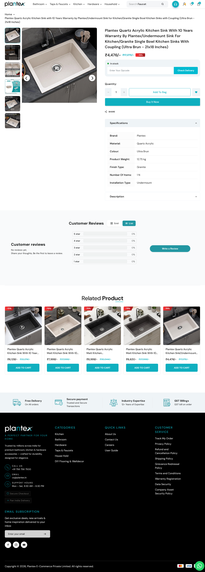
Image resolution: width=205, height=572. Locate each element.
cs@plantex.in (19, 477)
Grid (116, 223)
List (131, 223)
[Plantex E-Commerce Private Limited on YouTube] (24, 545)
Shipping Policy (164, 458)
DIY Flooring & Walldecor (69, 461)
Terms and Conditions (168, 473)
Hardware (60, 445)
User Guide (111, 450)
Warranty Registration (168, 478)
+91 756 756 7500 (21, 469)
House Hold (61, 456)
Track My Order (164, 438)
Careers (109, 445)
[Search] (162, 4)
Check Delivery (186, 70)
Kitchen (59, 434)
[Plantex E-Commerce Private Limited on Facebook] (8, 545)
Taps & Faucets (64, 450)
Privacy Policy (163, 444)
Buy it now (152, 102)
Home (8, 14)
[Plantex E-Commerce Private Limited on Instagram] (16, 545)
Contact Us (111, 439)
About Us (110, 434)
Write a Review (170, 248)
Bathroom (60, 439)
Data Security (163, 484)
